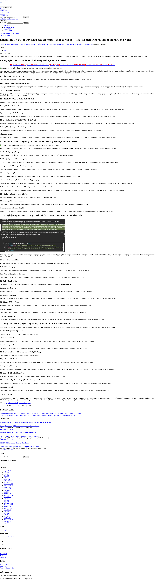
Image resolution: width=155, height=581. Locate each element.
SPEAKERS (7, 26)
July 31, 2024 (7, 436)
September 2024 (8, 495)
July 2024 (6, 498)
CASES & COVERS (10, 30)
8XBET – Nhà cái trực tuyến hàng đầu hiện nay (14, 443)
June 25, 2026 (8, 446)
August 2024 (7, 497)
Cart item (5, 33)
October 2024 (7, 493)
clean (5, 50)
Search (26, 17)
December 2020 (8, 503)
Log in (5, 530)
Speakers (2, 14)
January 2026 (7, 482)
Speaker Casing (4, 12)
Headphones (3, 10)
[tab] (3, 21)
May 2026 (6, 476)
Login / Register (9, 19)
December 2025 (8, 484)
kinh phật (6, 536)
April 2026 (7, 477)
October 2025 (7, 487)
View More (6, 429)
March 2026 (7, 479)
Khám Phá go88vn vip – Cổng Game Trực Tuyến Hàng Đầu (18, 432)
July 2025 (6, 492)
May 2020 (6, 513)
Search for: (3, 17)
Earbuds (2, 9)
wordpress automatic (56, 44)
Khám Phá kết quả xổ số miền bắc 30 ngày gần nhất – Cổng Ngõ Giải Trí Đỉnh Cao (25, 422)
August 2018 (7, 521)
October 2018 (7, 518)
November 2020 (8, 505)
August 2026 (7, 471)
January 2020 (7, 516)
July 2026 (6, 472)
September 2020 (8, 508)
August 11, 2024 (9, 44)
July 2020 (6, 511)
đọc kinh (13, 536)
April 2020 (7, 514)
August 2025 (7, 490)
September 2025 (8, 489)
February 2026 (8, 480)
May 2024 (6, 501)
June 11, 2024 (8, 426)
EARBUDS (7, 29)
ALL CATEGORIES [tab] (6, 7)
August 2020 (7, 510)
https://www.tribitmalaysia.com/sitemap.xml (18, 403)
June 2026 (6, 474)
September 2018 (8, 519)
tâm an (9, 536)
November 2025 (8, 485)
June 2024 (6, 500)
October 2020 (7, 506)
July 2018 (6, 523)
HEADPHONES (9, 27)
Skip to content (4, 1)
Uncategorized (4, 15)
